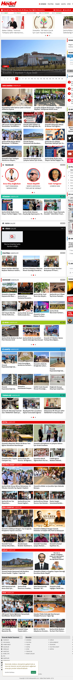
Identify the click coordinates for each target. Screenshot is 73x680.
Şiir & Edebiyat (54, 642)
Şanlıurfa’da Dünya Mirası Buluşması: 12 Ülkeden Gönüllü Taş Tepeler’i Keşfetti (11, 142)
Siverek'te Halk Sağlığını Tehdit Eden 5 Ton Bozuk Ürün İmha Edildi (57, 587)
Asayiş (63, 4)
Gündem (43, 4)
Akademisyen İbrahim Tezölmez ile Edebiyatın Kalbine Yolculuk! (25, 545)
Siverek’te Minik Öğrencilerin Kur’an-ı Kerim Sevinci (41, 459)
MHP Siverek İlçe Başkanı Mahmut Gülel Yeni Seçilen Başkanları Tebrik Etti (32, 269)
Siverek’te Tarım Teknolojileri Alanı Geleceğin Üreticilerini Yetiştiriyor (12, 412)
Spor (69, 4)
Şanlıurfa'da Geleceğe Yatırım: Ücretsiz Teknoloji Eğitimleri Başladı (53, 412)
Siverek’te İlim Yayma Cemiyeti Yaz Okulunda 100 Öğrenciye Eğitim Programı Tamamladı (9, 459)
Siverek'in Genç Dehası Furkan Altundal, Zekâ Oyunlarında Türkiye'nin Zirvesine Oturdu (41, 315)
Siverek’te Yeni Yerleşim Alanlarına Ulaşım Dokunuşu (10, 159)
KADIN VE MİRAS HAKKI (55, 184)
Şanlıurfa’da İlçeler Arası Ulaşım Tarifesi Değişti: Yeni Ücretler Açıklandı (55, 159)
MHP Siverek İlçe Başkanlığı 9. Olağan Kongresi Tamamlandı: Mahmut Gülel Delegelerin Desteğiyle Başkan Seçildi (54, 269)
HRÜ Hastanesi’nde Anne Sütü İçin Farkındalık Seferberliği (8, 587)
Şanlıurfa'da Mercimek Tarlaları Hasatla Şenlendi (56, 312)
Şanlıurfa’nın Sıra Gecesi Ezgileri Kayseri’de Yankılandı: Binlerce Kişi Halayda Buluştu (25, 502)
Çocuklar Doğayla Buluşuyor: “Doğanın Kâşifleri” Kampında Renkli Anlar (48, 108)
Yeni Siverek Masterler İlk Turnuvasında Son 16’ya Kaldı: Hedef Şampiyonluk (53, 339)
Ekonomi (52, 644)
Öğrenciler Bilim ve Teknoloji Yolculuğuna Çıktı (33, 412)
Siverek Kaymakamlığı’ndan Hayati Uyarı (9, 366)
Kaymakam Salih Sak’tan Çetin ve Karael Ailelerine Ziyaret (16, 108)
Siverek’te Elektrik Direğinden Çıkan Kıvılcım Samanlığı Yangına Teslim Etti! (41, 365)
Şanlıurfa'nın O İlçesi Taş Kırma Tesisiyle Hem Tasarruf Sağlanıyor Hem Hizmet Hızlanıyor (57, 295)
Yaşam (57, 4)
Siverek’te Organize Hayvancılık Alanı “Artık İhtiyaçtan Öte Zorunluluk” (9, 295)
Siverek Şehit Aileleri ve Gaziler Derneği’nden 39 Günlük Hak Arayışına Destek (31, 125)
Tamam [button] (33, 672)
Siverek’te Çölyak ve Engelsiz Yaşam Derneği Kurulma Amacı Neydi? (49, 572)
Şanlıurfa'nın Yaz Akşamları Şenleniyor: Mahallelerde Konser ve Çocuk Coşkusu (9, 502)
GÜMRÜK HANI (11, 184)
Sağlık (52, 640)
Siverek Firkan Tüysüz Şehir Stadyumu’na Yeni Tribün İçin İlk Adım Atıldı (25, 630)
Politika (51, 4)
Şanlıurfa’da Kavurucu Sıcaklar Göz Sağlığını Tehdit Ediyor (25, 587)
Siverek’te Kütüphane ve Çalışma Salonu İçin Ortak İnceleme (32, 159)
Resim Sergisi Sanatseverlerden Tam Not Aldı (56, 502)
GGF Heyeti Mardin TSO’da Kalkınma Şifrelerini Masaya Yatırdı (8, 314)
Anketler (6, 651)
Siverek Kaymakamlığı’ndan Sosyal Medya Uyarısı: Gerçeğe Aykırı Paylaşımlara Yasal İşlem (9, 388)
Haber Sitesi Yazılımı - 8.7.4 (47, 678)
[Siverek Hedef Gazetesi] (9, 4)
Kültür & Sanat (54, 647)
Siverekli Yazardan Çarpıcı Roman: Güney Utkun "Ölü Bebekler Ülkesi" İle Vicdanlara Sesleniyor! (40, 545)
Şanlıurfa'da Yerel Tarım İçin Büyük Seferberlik (40, 295)
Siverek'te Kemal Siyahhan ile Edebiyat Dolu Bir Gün (56, 545)
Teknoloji (29, 651)
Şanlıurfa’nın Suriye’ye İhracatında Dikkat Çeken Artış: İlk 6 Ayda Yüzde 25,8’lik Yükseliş (25, 297)
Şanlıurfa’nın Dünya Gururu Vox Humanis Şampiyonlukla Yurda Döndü (41, 502)
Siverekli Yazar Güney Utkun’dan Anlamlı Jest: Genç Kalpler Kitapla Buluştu (8, 545)
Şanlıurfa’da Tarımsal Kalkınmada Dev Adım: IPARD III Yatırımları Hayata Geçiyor (25, 314)
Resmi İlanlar (30, 653)
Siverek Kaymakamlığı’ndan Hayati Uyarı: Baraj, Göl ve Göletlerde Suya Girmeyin (57, 370)
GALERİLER (67, 10)
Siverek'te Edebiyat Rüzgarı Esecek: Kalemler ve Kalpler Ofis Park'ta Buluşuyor (49, 530)
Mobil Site (6, 653)
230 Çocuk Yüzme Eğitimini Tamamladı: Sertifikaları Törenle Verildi (11, 125)
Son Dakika (6, 642)
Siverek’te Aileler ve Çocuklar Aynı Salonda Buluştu (49, 487)
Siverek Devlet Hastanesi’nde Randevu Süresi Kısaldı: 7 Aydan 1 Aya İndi (32, 142)
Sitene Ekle (6, 660)
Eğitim (52, 649)
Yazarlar (6, 640)
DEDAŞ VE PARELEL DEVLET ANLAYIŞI (33, 185)
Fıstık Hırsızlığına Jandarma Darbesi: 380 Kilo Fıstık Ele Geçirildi (24, 364)
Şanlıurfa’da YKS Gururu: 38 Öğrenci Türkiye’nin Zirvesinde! (24, 459)
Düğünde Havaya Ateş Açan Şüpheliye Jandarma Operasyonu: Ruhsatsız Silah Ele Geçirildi (57, 388)
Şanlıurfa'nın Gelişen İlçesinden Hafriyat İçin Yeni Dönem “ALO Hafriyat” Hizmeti (55, 142)
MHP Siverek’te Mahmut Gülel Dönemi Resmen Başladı (10, 269)
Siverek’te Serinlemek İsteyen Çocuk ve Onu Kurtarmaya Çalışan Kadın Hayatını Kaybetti (25, 387)
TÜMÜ (62, 164)
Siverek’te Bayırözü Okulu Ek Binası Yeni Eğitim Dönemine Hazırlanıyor (54, 125)
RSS (4, 656)
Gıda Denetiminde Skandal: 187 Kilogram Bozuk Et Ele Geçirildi (40, 587)
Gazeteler (6, 658)
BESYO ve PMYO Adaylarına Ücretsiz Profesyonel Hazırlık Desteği (41, 630)
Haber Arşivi (7, 644)
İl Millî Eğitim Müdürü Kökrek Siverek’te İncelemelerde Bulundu (55, 459)
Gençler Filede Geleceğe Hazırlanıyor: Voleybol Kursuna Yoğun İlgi (31, 339)
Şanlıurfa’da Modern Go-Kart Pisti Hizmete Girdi (57, 630)
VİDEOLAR (58, 10)
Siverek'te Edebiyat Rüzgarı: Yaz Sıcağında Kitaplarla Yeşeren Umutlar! (17, 530)
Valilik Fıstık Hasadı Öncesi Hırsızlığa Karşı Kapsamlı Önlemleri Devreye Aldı (41, 388)
